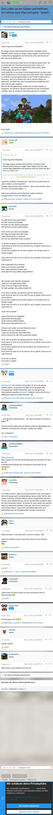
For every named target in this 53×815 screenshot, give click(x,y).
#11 (50, 615)
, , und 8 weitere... (23, 473)
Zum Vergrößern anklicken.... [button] (26, 177)
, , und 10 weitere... (24, 398)
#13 (50, 664)
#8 (51, 530)
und (10, 437)
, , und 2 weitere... (20, 572)
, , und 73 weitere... (27, 133)
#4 (51, 381)
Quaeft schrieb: (8, 155)
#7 (51, 490)
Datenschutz (31, 780)
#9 (51, 564)
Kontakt (5, 780)
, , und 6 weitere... (23, 199)
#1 (51, 42)
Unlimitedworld (20, 776)
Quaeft (5, 16)
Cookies (7, 776)
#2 (51, 150)
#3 (51, 216)
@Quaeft (23, 392)
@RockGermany (7, 457)
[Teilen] (47, 42)
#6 (51, 453)
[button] (2, 2)
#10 (50, 588)
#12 (50, 640)
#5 (51, 415)
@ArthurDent (6, 385)
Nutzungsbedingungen (17, 780)
